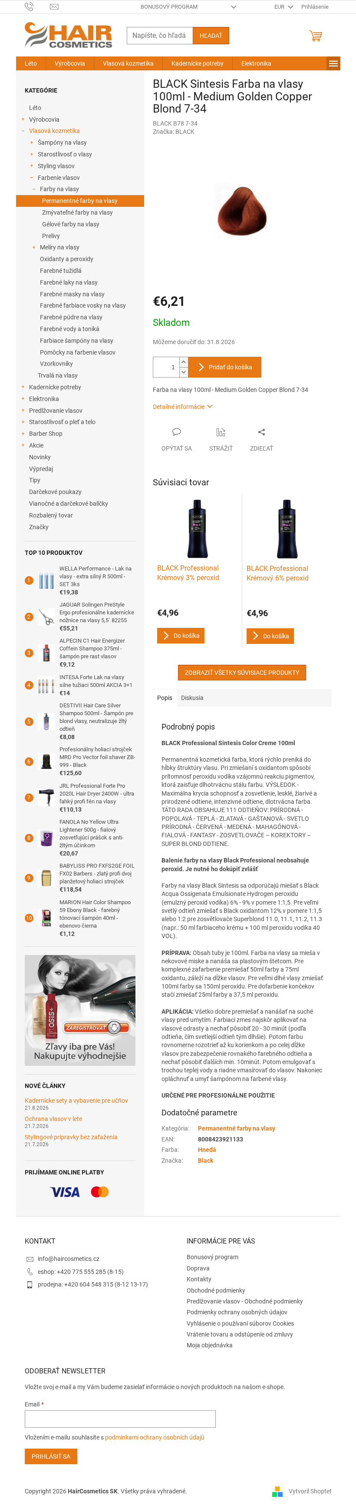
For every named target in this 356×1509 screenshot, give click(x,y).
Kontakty (199, 1279)
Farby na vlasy (59, 189)
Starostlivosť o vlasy (65, 154)
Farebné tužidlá (61, 270)
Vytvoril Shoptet (310, 1491)
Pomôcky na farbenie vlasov (77, 352)
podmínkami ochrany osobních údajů (154, 1437)
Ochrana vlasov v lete (53, 1119)
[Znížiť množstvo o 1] (183, 372)
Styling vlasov (56, 166)
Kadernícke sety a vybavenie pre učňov (76, 1101)
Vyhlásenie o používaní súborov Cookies (240, 1323)
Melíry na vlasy (59, 247)
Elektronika (44, 398)
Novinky (40, 457)
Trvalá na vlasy (58, 375)
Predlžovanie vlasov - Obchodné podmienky (245, 1301)
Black (205, 1160)
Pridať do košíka (230, 367)
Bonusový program (169, 6)
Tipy (34, 480)
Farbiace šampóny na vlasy (76, 340)
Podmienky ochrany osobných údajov (237, 1312)
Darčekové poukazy (55, 491)
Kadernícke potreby (55, 387)
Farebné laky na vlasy (69, 282)
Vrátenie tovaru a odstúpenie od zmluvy (240, 1334)
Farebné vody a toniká (69, 328)
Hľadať (211, 35)
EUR (280, 6)
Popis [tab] (164, 697)
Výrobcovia (44, 119)
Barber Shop (46, 433)
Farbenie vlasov (59, 177)
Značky (39, 527)
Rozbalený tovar (51, 515)
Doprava (198, 1268)
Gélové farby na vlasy (70, 224)
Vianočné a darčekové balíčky (68, 503)
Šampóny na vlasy (62, 142)
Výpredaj (41, 468)
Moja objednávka (210, 1345)
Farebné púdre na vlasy (71, 317)
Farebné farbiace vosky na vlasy (83, 305)
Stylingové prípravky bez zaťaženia (71, 1137)
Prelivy (51, 235)
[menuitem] (31, 63)
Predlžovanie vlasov (55, 410)
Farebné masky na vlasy (72, 294)
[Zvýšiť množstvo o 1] (183, 362)
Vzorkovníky (56, 363)
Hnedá (207, 1149)
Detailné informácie (178, 406)
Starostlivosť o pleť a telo (62, 421)
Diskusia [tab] (192, 697)
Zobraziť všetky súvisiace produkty (242, 672)
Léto (35, 107)
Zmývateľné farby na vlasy (77, 212)
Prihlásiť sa (51, 1456)
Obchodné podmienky (216, 1290)
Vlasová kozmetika (54, 130)
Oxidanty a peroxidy (66, 258)
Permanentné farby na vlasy (80, 200)
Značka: (173, 131)
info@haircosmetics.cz (68, 1258)
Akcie (36, 445)
